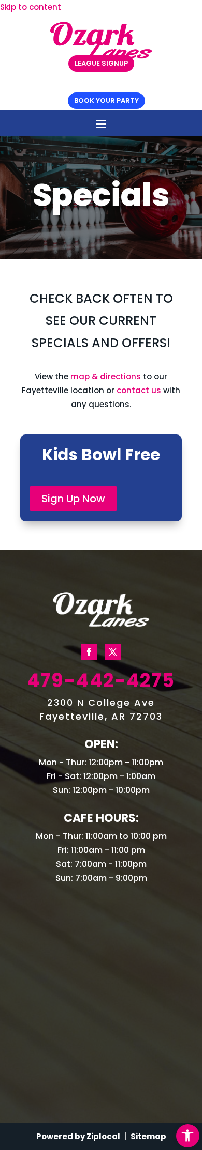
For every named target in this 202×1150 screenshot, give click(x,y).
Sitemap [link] (148, 1136)
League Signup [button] (101, 63)
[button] (101, 123)
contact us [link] (139, 390)
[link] (187, 1135)
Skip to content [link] (30, 7)
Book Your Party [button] (106, 100)
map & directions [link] (105, 376)
